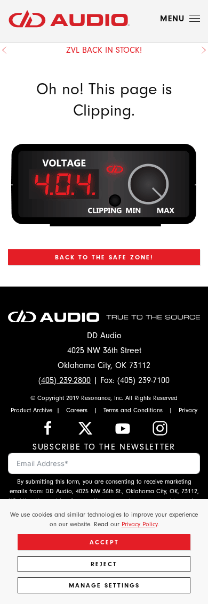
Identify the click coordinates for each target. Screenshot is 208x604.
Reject (104, 564)
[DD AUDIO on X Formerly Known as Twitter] (85, 427)
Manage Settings (104, 585)
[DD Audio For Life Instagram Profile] (160, 427)
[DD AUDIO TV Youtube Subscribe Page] (123, 427)
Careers (76, 410)
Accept (104, 542)
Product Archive (31, 410)
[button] (180, 18)
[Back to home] (69, 18)
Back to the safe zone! (104, 257)
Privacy (188, 410)
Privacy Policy (139, 524)
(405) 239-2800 (64, 380)
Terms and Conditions (133, 410)
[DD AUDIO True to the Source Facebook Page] (48, 427)
